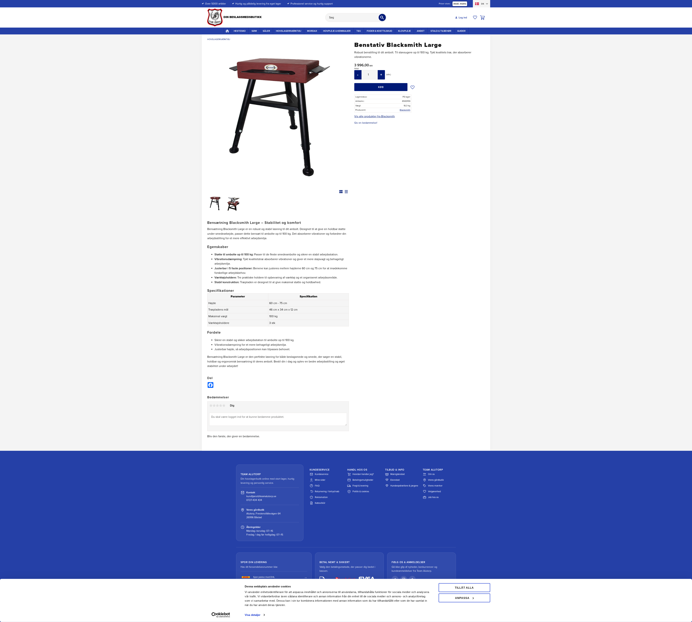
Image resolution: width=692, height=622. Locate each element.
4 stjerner (220, 405)
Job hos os (433, 497)
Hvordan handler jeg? (363, 474)
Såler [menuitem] (266, 31)
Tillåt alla (464, 587)
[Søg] (382, 17)
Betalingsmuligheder (362, 480)
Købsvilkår (320, 503)
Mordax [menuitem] (312, 31)
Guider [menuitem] (461, 31)
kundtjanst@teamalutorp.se (261, 496)
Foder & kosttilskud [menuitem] (379, 31)
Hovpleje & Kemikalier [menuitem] (337, 31)
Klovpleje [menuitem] (404, 31)
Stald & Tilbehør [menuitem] (441, 31)
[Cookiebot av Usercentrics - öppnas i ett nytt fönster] (221, 615)
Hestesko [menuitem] (240, 31)
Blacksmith (405, 110)
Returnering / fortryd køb (327, 491)
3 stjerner (217, 405)
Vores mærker (435, 485)
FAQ (317, 485)
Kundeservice (321, 474)
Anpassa (462, 597)
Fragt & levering (360, 485)
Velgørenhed (434, 491)
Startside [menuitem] (227, 31)
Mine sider (320, 480)
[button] (475, 17)
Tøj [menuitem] (358, 31)
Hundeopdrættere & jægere (404, 485)
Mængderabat (397, 474)
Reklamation (321, 497)
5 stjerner (223, 405)
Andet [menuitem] (421, 31)
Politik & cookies (360, 491)
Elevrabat (395, 480)
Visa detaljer (252, 614)
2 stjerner (214, 405)
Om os (431, 474)
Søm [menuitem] (254, 31)
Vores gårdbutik (436, 480)
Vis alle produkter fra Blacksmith (374, 116)
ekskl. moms (459, 3)
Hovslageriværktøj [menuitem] (288, 31)
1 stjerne (210, 405)
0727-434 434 (254, 500)
